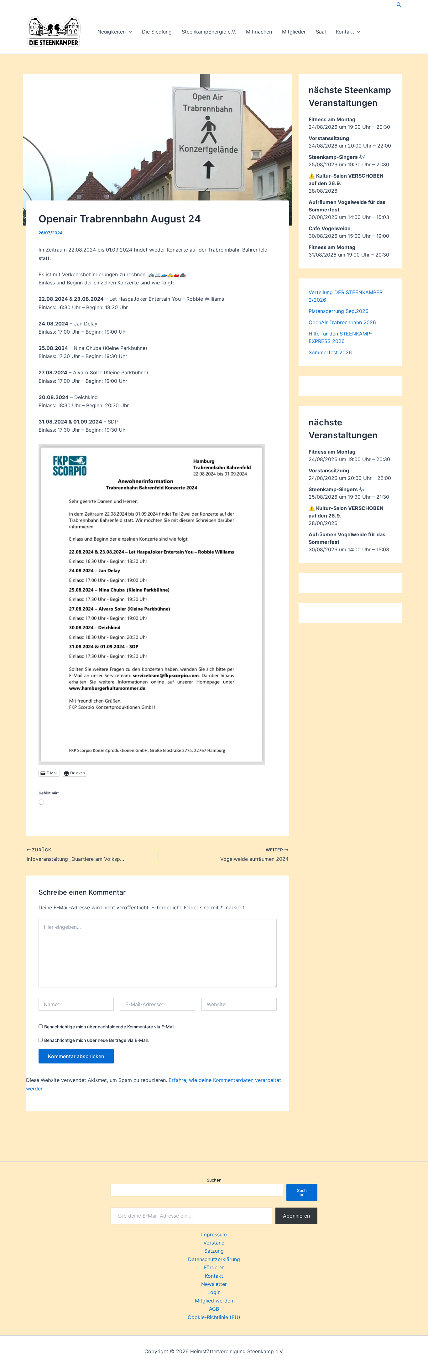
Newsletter (214, 1284)
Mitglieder (294, 32)
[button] (399, 5)
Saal (321, 32)
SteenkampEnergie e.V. (209, 32)
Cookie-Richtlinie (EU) (214, 1317)
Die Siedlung (157, 32)
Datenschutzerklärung (214, 1259)
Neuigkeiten (111, 32)
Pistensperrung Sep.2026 (338, 311)
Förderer (214, 1267)
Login (214, 1292)
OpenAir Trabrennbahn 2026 (342, 322)
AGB (214, 1309)
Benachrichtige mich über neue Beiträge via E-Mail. (96, 1040)
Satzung (214, 1251)
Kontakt (345, 32)
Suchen (214, 1179)
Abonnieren (296, 1216)
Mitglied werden (214, 1300)
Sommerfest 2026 (330, 352)
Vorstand (214, 1243)
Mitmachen (259, 32)
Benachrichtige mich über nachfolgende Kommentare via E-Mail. (109, 1026)
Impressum (214, 1234)
